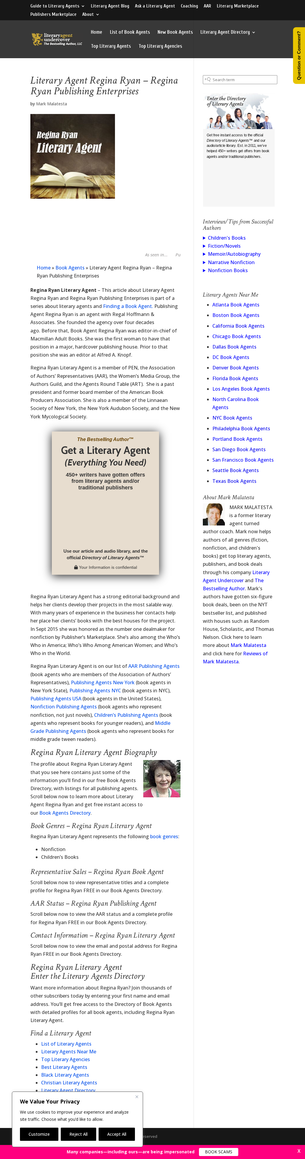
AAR (207, 6)
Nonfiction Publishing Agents (63, 706)
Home (96, 32)
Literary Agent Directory (225, 32)
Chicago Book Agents (236, 336)
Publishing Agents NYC (95, 690)
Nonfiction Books (228, 270)
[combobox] (240, 79)
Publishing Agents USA (55, 698)
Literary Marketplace (238, 6)
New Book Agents (175, 32)
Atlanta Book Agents (235, 304)
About (88, 14)
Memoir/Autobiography (234, 254)
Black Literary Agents (65, 1075)
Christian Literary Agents (69, 1082)
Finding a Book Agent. (128, 306)
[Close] (136, 1096)
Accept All (116, 1134)
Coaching (189, 6)
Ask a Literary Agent (155, 6)
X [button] (299, 1151)
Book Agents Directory (65, 813)
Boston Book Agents (235, 315)
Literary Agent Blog (110, 6)
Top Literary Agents (111, 46)
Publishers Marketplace (53, 14)
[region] (77, 1119)
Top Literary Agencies (160, 46)
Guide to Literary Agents (54, 6)
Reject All (78, 1134)
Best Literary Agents (64, 1067)
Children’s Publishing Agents (126, 715)
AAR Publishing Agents (154, 666)
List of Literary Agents (66, 1044)
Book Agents (70, 267)
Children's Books (227, 238)
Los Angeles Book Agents (241, 389)
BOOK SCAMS (218, 1152)
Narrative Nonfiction (231, 262)
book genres (164, 836)
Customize (39, 1134)
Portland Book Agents (237, 439)
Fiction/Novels (224, 246)
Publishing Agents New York (103, 682)
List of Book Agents (130, 32)
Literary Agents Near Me (68, 1051)
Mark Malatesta (51, 104)
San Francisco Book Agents (243, 460)
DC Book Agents (230, 357)
